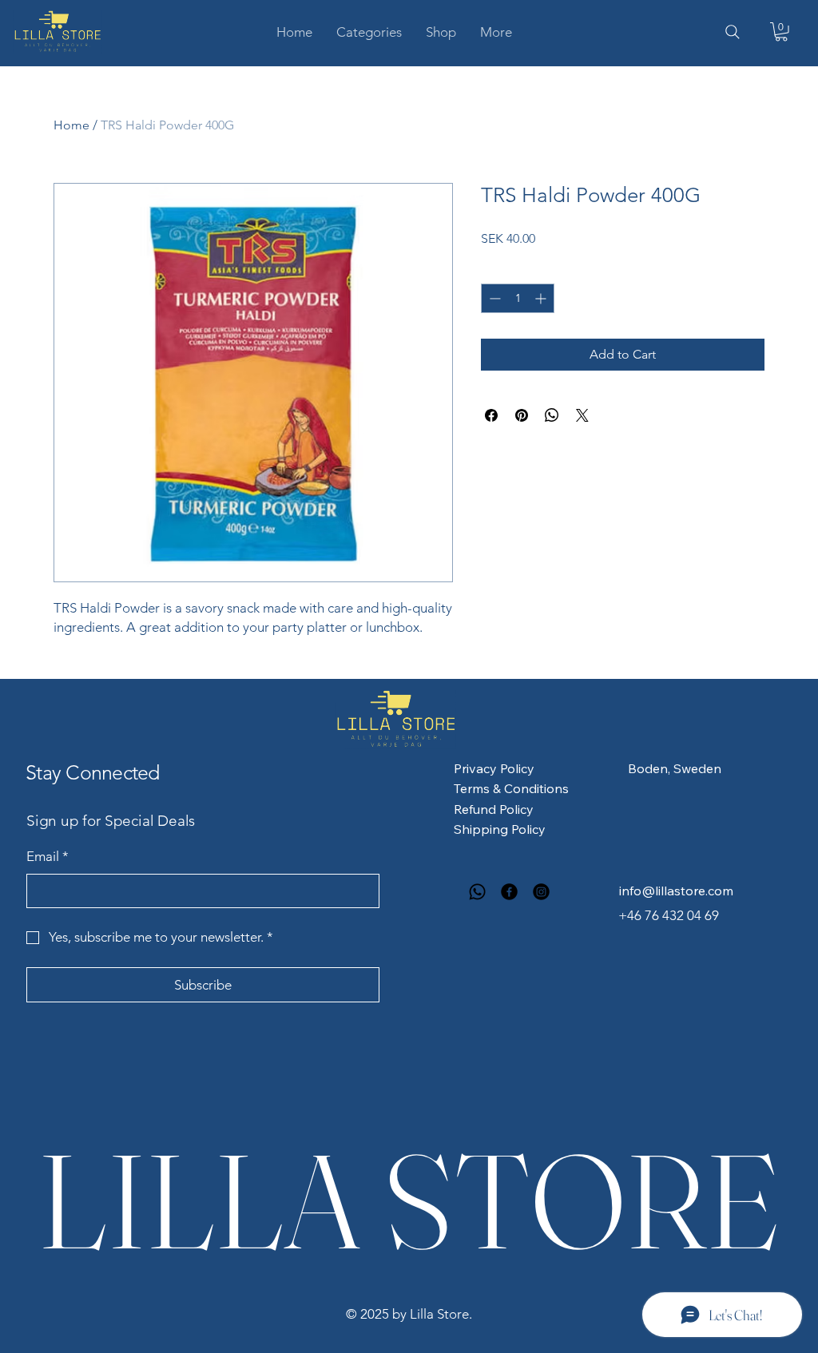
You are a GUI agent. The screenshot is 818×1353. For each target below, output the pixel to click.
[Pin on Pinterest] (521, 415)
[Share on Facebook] (491, 415)
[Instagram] (541, 892)
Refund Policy (494, 809)
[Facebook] (509, 892)
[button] (369, 32)
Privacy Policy (494, 768)
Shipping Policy (500, 829)
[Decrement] (493, 298)
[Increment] (542, 298)
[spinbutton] (517, 298)
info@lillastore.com (676, 891)
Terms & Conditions (511, 788)
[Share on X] (582, 415)
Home (71, 125)
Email (47, 856)
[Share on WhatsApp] (552, 415)
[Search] (732, 32)
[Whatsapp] (477, 892)
